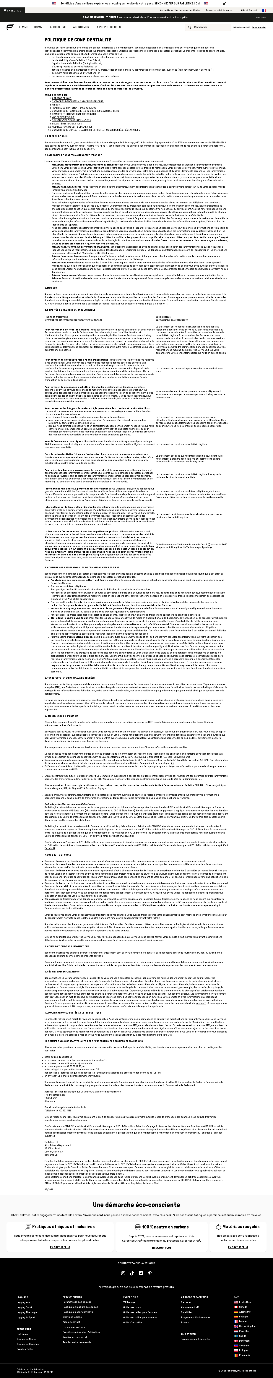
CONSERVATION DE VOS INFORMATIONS (71, 120)
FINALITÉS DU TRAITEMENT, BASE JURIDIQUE (74, 108)
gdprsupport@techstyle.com (85, 1076)
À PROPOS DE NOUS (62, 98)
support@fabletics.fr (81, 1063)
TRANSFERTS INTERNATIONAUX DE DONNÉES (74, 114)
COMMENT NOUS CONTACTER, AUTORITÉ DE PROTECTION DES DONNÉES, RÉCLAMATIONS (96, 130)
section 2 (50, 513)
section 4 (150, 899)
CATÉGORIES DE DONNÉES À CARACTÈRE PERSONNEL (78, 101)
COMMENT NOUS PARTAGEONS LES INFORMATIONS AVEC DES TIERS (85, 111)
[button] (224, 3)
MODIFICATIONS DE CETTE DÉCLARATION (72, 127)
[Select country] (264, 10)
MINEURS (56, 105)
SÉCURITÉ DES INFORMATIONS (67, 124)
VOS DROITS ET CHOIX (63, 117)
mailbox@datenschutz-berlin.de (69, 1107)
